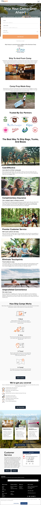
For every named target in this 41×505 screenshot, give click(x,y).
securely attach (16, 336)
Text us (7, 470)
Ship (3, 487)
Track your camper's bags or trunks (23, 355)
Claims (3, 496)
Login (12, 493)
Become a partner (14, 486)
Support (3, 495)
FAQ (3, 494)
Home (3, 486)
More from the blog (20, 445)
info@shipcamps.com (32, 493)
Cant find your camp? (20, 41)
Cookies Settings (16, 503)
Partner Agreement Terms (14, 488)
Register (12, 494)
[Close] (39, 499)
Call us (14, 470)
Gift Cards (4, 489)
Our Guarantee (20, 407)
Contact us (21, 488)
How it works (20, 377)
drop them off (20, 339)
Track (3, 488)
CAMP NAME (5, 25)
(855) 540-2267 (30, 490)
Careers (20, 487)
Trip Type (5, 30)
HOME (4, 20)
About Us (21, 486)
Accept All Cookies (24, 503)
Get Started (20, 36)
